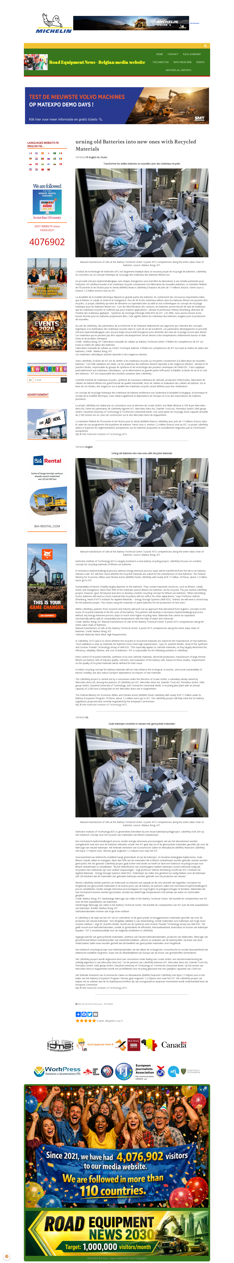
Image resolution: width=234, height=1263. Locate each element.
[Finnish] (49, 164)
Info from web (182, 62)
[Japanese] (49, 153)
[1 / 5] (77, 1021)
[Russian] (49, 158)
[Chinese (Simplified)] (42, 169)
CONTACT (173, 54)
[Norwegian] (36, 164)
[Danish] (61, 164)
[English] (36, 153)
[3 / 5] (86, 1021)
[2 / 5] (81, 1021)
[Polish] (30, 164)
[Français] (30, 153)
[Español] (42, 153)
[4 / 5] (90, 1021)
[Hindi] (42, 164)
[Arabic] (55, 153)
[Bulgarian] (55, 164)
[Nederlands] (36, 158)
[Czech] (30, 169)
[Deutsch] (30, 158)
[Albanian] (49, 169)
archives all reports (178, 70)
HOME (159, 54)
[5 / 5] (94, 1021)
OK (63, 379)
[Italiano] (61, 153)
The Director (160, 62)
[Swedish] (55, 158)
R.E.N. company (192, 54)
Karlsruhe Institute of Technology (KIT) (107, 434)
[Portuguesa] (42, 158)
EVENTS (200, 62)
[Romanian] (61, 158)
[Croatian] (36, 169)
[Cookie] (6, 1256)
